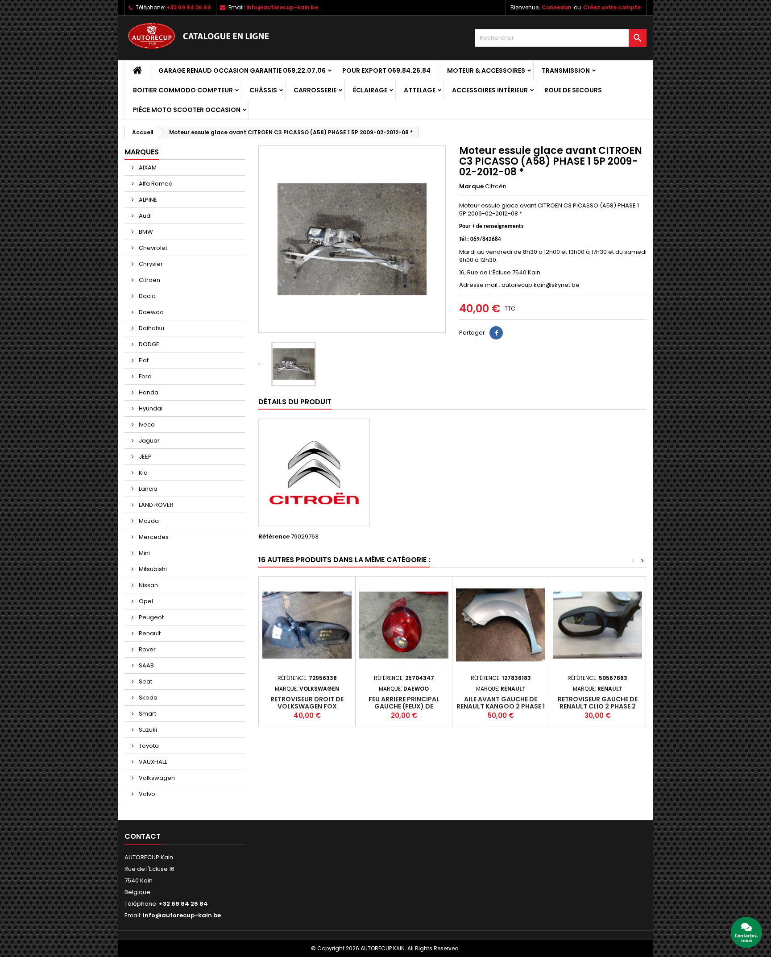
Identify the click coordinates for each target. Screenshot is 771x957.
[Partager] (496, 333)
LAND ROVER (155, 505)
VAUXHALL (152, 762)
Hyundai (149, 408)
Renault (149, 633)
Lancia (147, 489)
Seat (144, 681)
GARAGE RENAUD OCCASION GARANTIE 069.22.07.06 (242, 70)
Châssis (263, 90)
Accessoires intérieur (490, 90)
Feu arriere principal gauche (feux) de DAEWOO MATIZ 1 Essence (404, 706)
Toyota (148, 746)
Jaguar (148, 440)
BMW (145, 232)
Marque (471, 186)
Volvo (146, 794)
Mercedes (153, 537)
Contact (142, 836)
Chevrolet (152, 248)
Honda (147, 392)
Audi (144, 215)
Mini (143, 553)
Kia (142, 472)
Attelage (419, 90)
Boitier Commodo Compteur (183, 90)
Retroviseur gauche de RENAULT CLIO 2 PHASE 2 (598, 703)
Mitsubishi (152, 569)
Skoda (147, 697)
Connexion (557, 7)
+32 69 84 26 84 (188, 7)
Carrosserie (315, 90)
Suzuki (147, 729)
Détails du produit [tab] (295, 402)
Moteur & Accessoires (486, 70)
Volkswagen (156, 778)
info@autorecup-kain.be (282, 7)
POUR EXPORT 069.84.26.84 (386, 70)
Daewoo (150, 312)
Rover (146, 649)
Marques (141, 152)
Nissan (147, 585)
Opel (145, 601)
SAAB (145, 665)
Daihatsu (150, 328)
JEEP (144, 456)
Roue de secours (573, 90)
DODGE (148, 344)
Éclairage (370, 90)
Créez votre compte (612, 7)
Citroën (148, 280)
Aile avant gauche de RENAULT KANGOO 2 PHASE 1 (500, 703)
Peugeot (150, 617)
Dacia (146, 296)
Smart (146, 713)
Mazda (148, 521)
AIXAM (147, 167)
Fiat (143, 360)
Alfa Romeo (155, 183)
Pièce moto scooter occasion (186, 109)
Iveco (146, 424)
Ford (144, 376)
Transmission (566, 70)
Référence (274, 537)
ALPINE (147, 199)
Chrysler (150, 264)
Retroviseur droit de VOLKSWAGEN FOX (307, 703)
